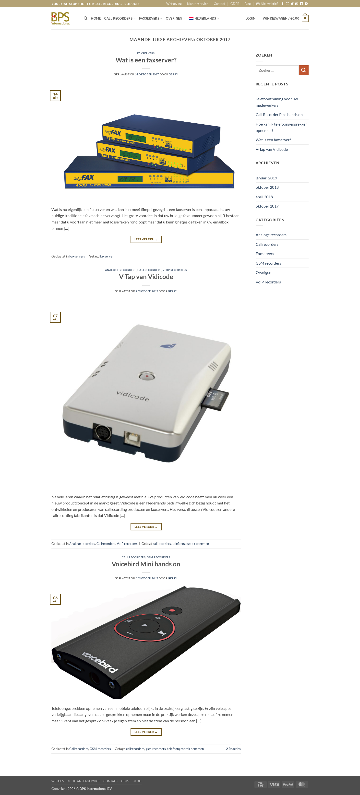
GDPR (234, 4)
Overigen (263, 272)
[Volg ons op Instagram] (287, 4)
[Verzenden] (304, 70)
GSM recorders (158, 557)
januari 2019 (266, 177)
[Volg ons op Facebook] (282, 4)
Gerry (173, 74)
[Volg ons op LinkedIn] (301, 4)
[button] (267, 3)
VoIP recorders (175, 269)
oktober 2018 (267, 187)
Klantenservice (197, 4)
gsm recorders (156, 749)
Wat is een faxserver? (146, 60)
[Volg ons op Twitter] (292, 4)
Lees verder (146, 239)
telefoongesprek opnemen (190, 544)
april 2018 (264, 196)
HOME (96, 18)
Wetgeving (174, 4)
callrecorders (162, 544)
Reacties (233, 749)
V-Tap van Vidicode (146, 276)
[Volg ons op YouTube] (306, 4)
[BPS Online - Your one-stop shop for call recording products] (63, 18)
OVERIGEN (174, 18)
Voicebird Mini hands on (146, 564)
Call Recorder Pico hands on (279, 114)
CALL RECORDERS (118, 18)
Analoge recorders (120, 269)
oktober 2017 (267, 206)
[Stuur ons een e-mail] (296, 4)
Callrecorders (149, 269)
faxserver (107, 256)
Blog (248, 4)
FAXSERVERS (149, 18)
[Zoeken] (85, 18)
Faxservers (146, 53)
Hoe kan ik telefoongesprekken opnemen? (282, 127)
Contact (219, 4)
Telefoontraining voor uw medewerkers (277, 101)
